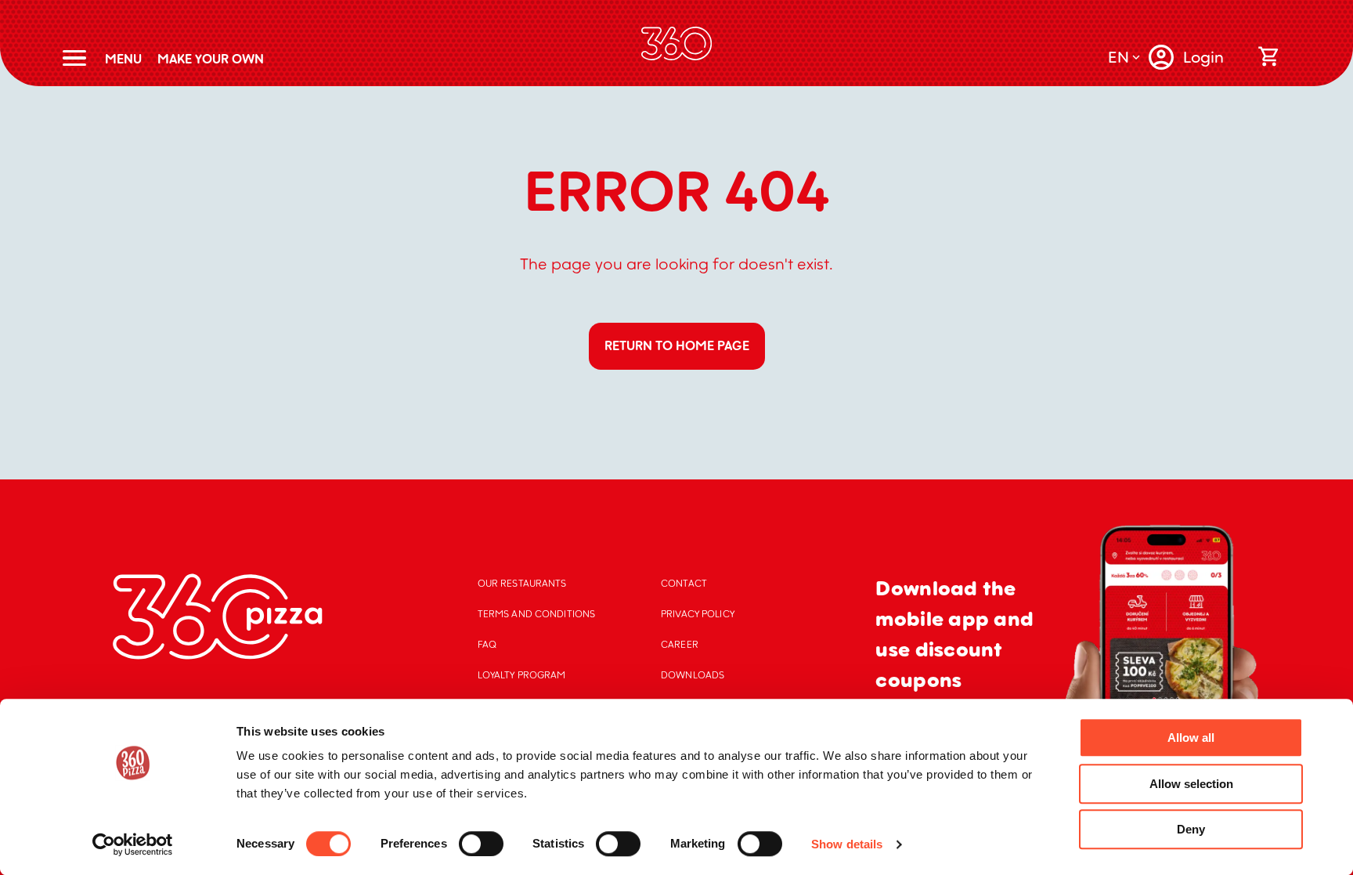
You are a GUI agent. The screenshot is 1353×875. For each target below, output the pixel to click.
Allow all (1190, 737)
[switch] (481, 843)
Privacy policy (697, 614)
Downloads (692, 675)
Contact (684, 583)
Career (679, 644)
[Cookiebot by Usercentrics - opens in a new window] (132, 844)
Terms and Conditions (537, 614)
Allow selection (1191, 783)
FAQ (487, 644)
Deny (1191, 829)
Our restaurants (522, 583)
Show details (846, 844)
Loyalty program (522, 675)
